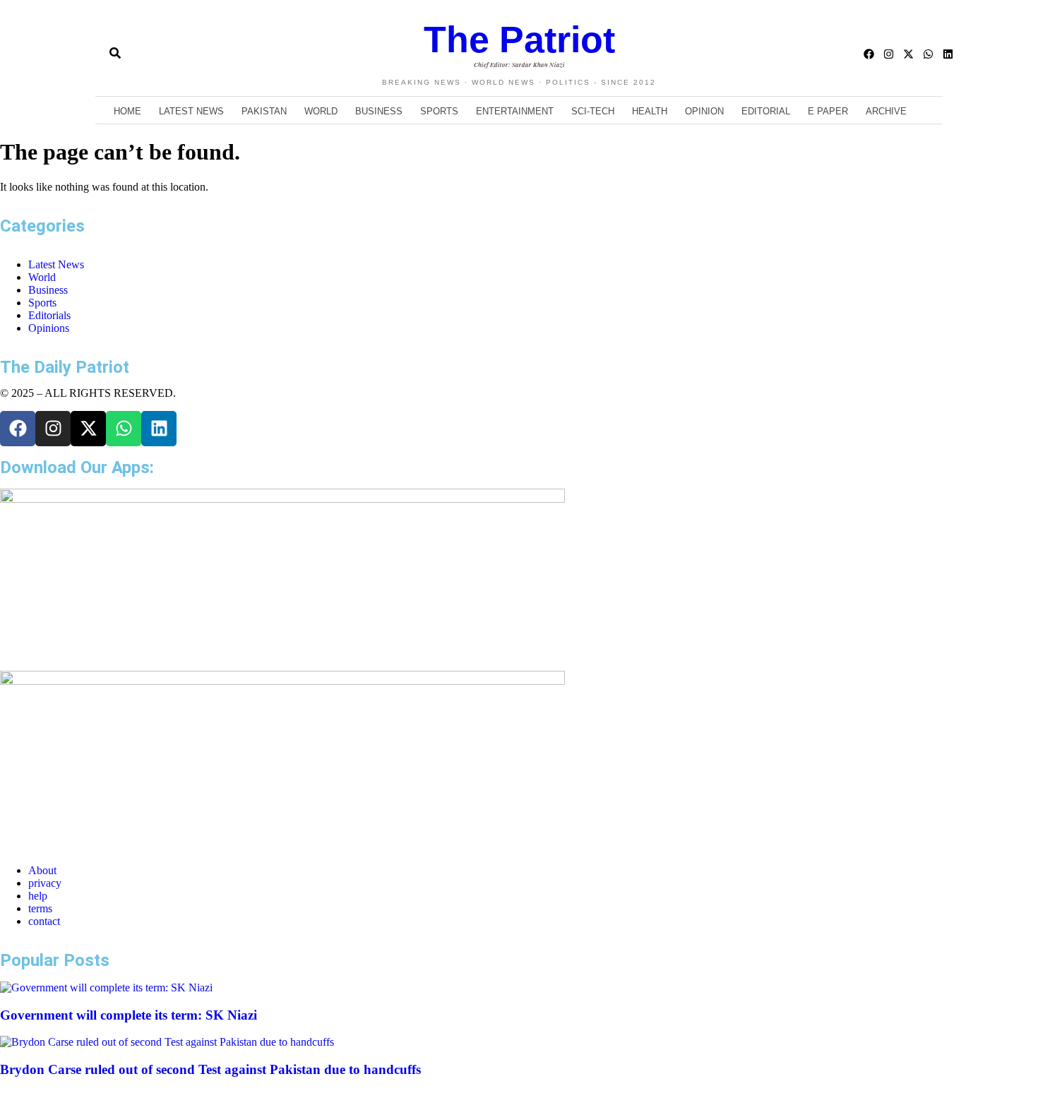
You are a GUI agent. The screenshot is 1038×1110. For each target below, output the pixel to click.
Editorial (765, 111)
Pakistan (264, 111)
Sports (439, 111)
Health (649, 111)
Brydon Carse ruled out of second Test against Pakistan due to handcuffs (210, 1069)
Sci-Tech (592, 111)
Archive (886, 111)
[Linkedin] (948, 54)
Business (378, 111)
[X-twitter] (908, 54)
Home (127, 111)
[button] (90, 54)
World (321, 111)
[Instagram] (888, 54)
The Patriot (519, 39)
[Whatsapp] (928, 54)
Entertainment (515, 111)
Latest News (191, 111)
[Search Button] (115, 47)
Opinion (704, 111)
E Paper (828, 111)
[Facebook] (869, 54)
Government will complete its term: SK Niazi (128, 1015)
